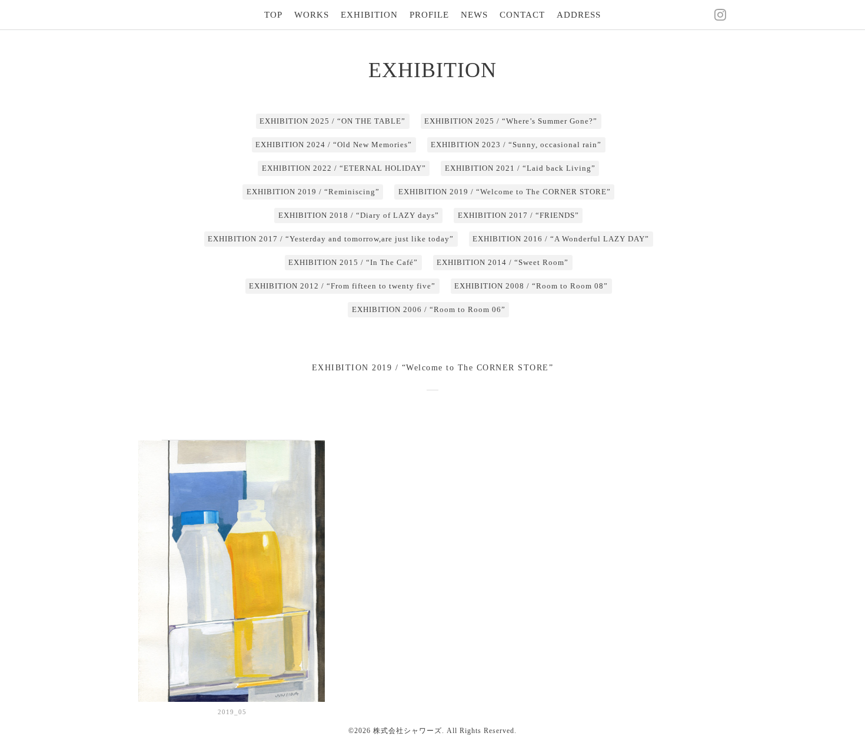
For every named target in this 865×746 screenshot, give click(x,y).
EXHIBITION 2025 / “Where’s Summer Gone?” (510, 121)
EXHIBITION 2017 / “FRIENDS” (518, 215)
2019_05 (232, 711)
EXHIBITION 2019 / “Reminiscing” (313, 191)
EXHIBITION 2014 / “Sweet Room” (502, 262)
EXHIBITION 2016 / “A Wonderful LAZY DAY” (561, 238)
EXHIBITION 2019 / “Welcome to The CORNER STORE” (504, 191)
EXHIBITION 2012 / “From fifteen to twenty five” (342, 285)
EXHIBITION (369, 14)
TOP (273, 14)
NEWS (474, 14)
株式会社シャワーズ (407, 731)
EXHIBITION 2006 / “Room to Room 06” (428, 309)
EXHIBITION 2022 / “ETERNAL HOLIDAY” (344, 168)
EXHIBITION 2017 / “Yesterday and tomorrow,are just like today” (331, 238)
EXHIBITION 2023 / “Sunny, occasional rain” (516, 144)
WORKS (311, 14)
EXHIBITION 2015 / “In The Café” (353, 262)
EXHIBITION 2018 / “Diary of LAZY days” (358, 215)
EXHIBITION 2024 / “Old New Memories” (333, 144)
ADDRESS (579, 14)
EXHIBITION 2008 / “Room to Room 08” (531, 285)
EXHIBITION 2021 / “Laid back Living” (520, 168)
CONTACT (522, 14)
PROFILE (429, 14)
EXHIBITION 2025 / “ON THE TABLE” (332, 121)
